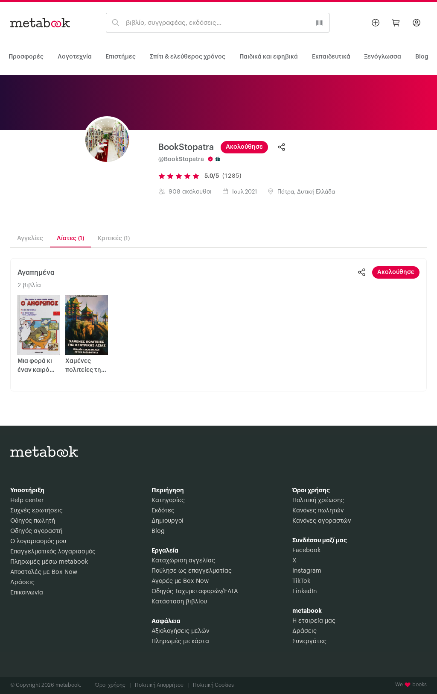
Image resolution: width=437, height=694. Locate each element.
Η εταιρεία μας (313, 621)
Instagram (306, 571)
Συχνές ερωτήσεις (36, 511)
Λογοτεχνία (75, 57)
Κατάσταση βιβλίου (179, 602)
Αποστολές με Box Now (43, 572)
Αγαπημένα (36, 272)
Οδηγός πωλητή (32, 521)
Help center (27, 500)
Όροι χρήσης (113, 685)
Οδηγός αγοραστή (36, 531)
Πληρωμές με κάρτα (180, 641)
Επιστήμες (120, 57)
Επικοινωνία (26, 593)
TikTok (301, 581)
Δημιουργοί (167, 521)
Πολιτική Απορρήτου (162, 685)
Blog (158, 531)
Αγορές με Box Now (180, 581)
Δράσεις (22, 582)
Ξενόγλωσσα (382, 57)
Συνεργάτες (309, 641)
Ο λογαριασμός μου (38, 541)
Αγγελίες (30, 238)
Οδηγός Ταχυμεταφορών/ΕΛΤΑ (194, 591)
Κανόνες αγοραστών (321, 521)
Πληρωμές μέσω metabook (49, 562)
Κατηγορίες (168, 500)
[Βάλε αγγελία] (375, 22)
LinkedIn (304, 591)
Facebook (306, 550)
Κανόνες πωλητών (318, 511)
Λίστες (70, 238)
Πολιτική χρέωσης (318, 500)
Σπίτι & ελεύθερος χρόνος (187, 57)
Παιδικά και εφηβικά (268, 57)
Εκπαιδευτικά (331, 57)
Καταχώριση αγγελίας (183, 561)
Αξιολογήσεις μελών (180, 631)
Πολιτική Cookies (213, 685)
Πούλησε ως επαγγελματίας (191, 571)
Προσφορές (26, 57)
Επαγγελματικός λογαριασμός (53, 552)
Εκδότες (163, 511)
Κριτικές (114, 238)
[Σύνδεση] (416, 22)
